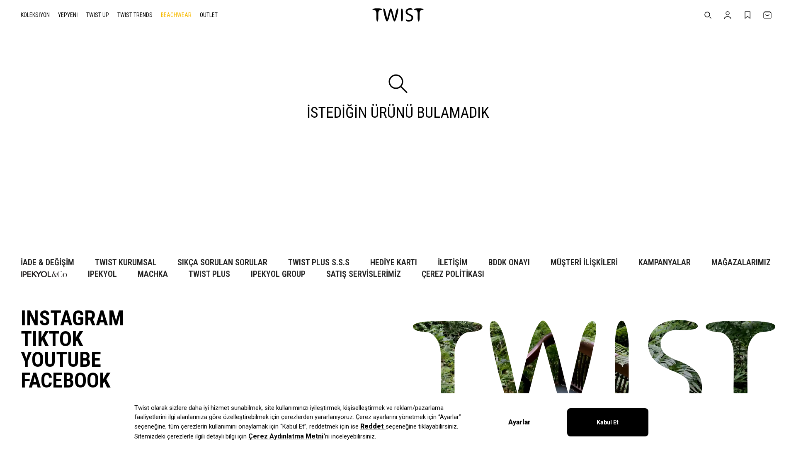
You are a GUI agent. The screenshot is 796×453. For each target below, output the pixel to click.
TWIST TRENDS (135, 15)
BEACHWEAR (176, 15)
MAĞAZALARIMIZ (741, 262)
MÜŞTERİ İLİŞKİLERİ (584, 262)
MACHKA (153, 274)
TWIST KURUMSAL (126, 262)
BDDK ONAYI (509, 262)
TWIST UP (97, 15)
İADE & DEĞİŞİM (47, 262)
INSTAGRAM (72, 318)
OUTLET (209, 15)
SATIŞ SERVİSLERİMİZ (363, 274)
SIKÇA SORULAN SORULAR (222, 262)
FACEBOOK (65, 380)
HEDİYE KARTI (393, 262)
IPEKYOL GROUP (278, 274)
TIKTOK (52, 339)
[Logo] (398, 15)
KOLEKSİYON (35, 15)
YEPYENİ (68, 15)
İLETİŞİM (453, 262)
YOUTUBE (61, 359)
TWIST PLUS (209, 274)
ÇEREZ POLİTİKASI (453, 274)
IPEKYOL (102, 274)
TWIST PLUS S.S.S (318, 262)
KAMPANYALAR (664, 262)
